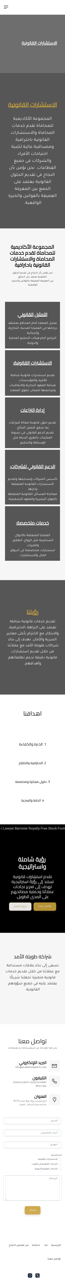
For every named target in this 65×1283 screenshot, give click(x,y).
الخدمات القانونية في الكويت (45, 1164)
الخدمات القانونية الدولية (46, 1169)
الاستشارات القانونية (48, 1159)
